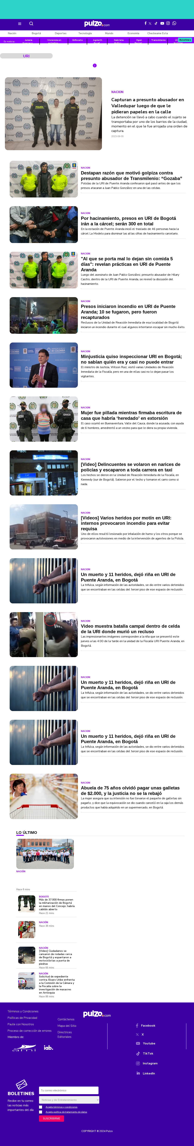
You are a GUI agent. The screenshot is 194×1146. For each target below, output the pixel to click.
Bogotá (36, 33)
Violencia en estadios (54, 42)
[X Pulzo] (150, 23)
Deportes (60, 33)
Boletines (185, 39)
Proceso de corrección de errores (30, 1031)
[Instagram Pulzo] (168, 23)
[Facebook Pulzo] (145, 23)
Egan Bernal (138, 42)
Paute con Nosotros (21, 1024)
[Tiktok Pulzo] (156, 23)
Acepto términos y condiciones (61, 1107)
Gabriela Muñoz (119, 42)
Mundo (109, 33)
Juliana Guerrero (27, 42)
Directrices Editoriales (65, 1034)
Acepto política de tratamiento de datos (66, 1112)
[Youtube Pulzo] (162, 23)
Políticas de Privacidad (22, 1018)
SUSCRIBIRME (51, 1118)
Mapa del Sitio (67, 1026)
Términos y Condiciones (23, 1011)
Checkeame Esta (157, 33)
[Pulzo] (97, 23)
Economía (133, 33)
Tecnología (85, 33)
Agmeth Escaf (97, 42)
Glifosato (77, 40)
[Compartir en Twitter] (93, 96)
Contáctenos (66, 1019)
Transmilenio (158, 40)
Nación (12, 33)
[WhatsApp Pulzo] (174, 23)
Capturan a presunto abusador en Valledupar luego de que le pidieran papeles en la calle (147, 106)
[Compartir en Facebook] (93, 87)
